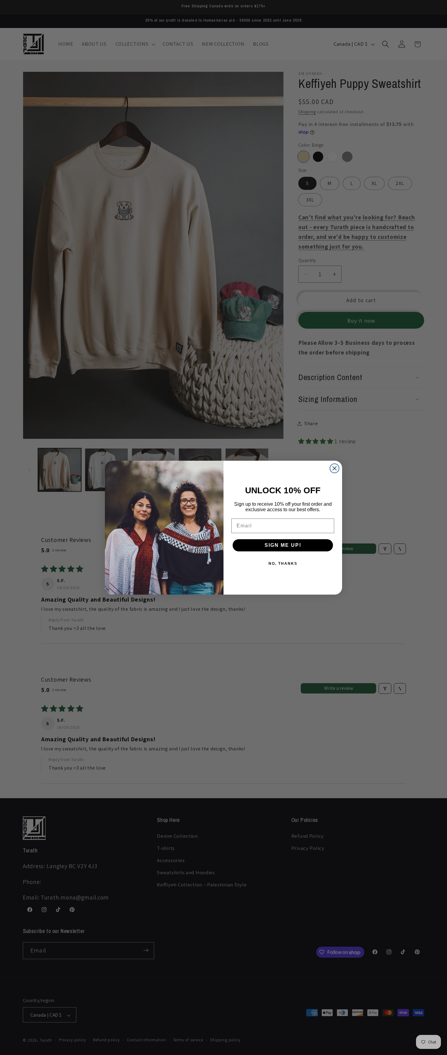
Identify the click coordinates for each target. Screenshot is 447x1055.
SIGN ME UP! (283, 545)
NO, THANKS (283, 563)
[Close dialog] (334, 468)
